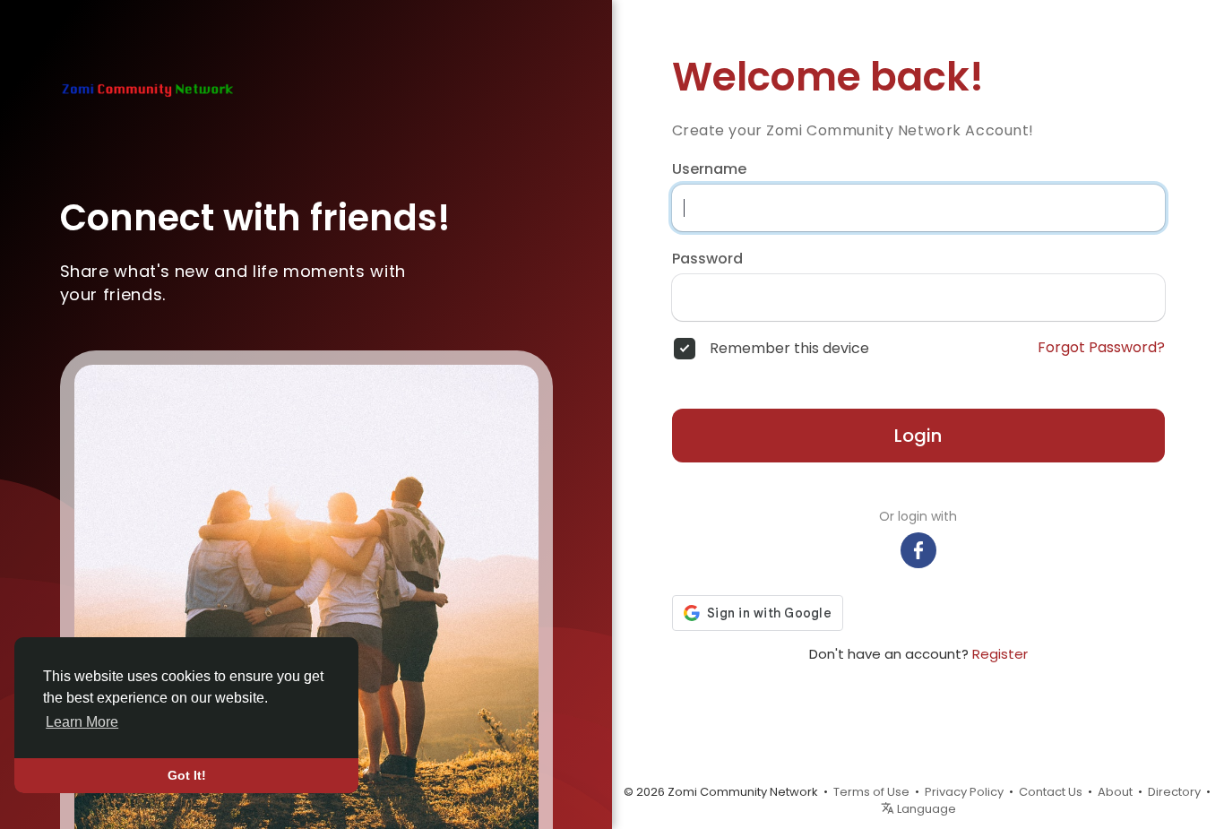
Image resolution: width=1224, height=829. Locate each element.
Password (707, 259)
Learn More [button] (82, 722)
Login (918, 435)
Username (709, 169)
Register (1000, 653)
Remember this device (789, 348)
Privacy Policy (964, 791)
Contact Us (1050, 791)
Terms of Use (871, 791)
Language (925, 808)
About (1115, 791)
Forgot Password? (1101, 348)
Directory (1174, 791)
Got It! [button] (187, 775)
